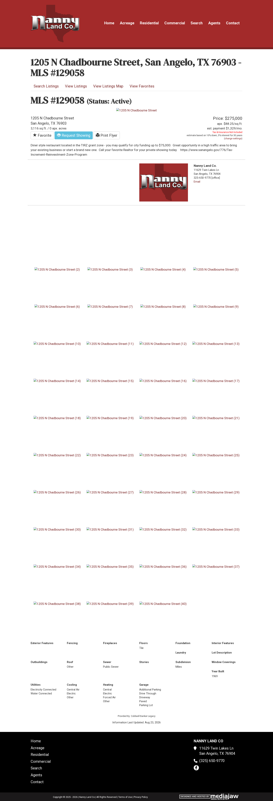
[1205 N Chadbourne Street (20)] (163, 418)
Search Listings (46, 86)
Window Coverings (223, 662)
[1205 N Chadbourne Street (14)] (57, 381)
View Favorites (142, 86)
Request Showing (75, 135)
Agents (214, 23)
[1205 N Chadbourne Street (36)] (163, 566)
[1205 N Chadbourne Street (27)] (110, 492)
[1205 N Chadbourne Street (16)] (163, 381)
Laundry (181, 652)
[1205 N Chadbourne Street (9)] (216, 306)
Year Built (218, 671)
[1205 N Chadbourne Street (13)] (216, 343)
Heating (108, 684)
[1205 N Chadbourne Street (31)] (110, 529)
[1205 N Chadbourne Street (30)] (57, 529)
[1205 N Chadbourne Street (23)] (110, 455)
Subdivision (183, 662)
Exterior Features (42, 643)
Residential (149, 23)
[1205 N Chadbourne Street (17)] (216, 381)
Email (197, 181)
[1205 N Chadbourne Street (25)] (216, 455)
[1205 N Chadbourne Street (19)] (110, 418)
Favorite (44, 135)
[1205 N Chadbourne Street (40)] (163, 603)
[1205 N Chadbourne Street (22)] (57, 455)
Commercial (174, 23)
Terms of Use (125, 797)
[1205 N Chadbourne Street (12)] (163, 343)
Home (109, 23)
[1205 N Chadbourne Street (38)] (57, 603)
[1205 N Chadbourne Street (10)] (57, 343)
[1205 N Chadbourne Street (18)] (57, 418)
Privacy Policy (141, 797)
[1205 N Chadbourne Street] (136, 110)
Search (197, 23)
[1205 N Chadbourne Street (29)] (216, 492)
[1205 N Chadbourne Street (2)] (57, 269)
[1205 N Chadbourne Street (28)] (163, 492)
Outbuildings (39, 662)
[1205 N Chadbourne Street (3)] (110, 269)
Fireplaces (110, 643)
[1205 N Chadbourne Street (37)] (216, 566)
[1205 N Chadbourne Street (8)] (163, 306)
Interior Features (223, 643)
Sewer (107, 662)
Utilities (35, 684)
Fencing (72, 643)
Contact (233, 23)
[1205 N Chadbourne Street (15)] (110, 381)
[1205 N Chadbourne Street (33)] (216, 529)
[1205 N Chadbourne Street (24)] (163, 455)
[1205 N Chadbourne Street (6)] (57, 306)
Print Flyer (108, 135)
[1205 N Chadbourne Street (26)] (57, 492)
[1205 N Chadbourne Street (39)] (110, 603)
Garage (144, 684)
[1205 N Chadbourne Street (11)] (110, 343)
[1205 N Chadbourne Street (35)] (110, 566)
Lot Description (222, 652)
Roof (70, 662)
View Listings (76, 86)
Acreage (127, 23)
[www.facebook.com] (196, 767)
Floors (143, 643)
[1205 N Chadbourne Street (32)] (163, 529)
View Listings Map (108, 86)
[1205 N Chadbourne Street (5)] (216, 269)
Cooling (72, 684)
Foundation (183, 643)
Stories (144, 662)
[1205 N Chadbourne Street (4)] (163, 269)
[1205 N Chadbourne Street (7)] (110, 306)
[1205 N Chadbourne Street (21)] (216, 418)
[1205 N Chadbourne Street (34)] (57, 566)
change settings (233, 138)
